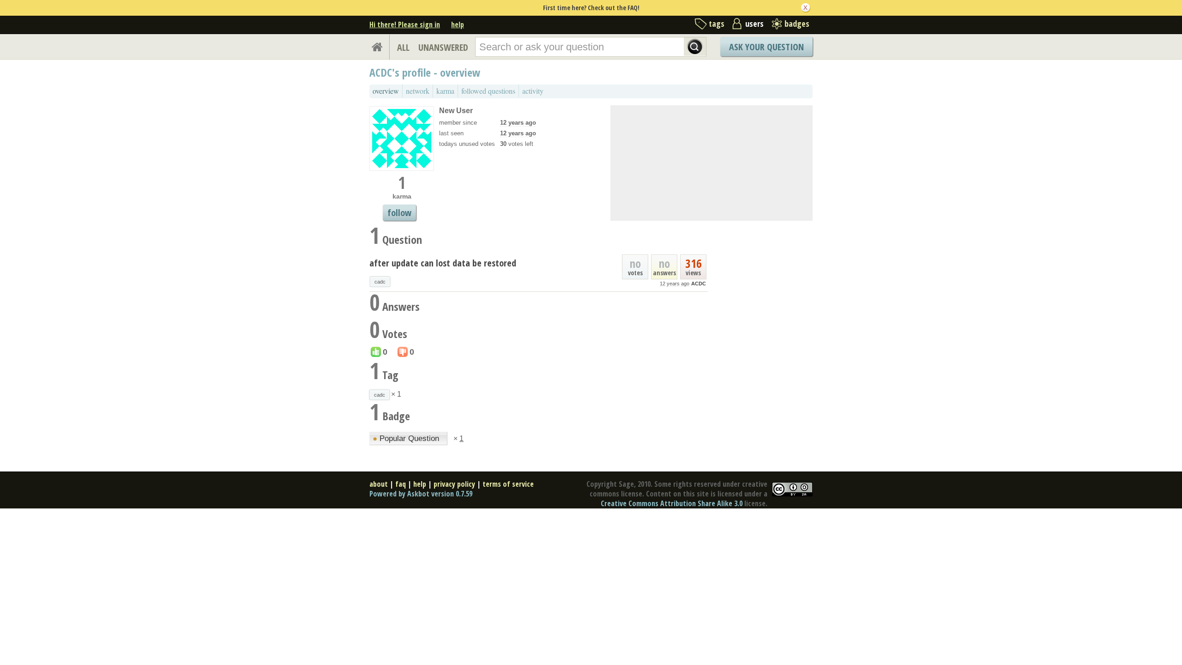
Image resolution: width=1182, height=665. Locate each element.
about (378, 484)
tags (716, 23)
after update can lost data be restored (442, 263)
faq (400, 484)
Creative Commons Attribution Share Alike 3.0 (671, 503)
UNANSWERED (443, 47)
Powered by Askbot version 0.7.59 (420, 494)
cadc (380, 281)
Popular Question (407, 438)
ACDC (698, 283)
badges (796, 23)
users (754, 23)
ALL (403, 47)
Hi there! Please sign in (404, 24)
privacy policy (454, 484)
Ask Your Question (766, 47)
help (457, 24)
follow (399, 212)
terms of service (508, 484)
